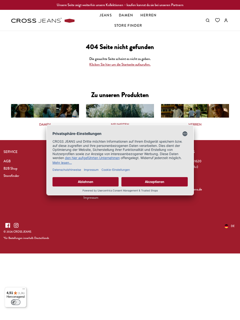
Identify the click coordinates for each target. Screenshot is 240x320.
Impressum (90, 197)
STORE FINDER (128, 25)
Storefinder (11, 175)
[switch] (15, 302)
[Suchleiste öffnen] (207, 20)
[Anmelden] (226, 20)
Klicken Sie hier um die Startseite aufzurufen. (119, 64)
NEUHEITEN (120, 124)
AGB (7, 161)
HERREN (195, 124)
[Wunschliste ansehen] (217, 20)
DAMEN (45, 124)
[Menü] (23, 290)
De (233, 226)
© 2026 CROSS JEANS (17, 232)
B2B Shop (10, 168)
